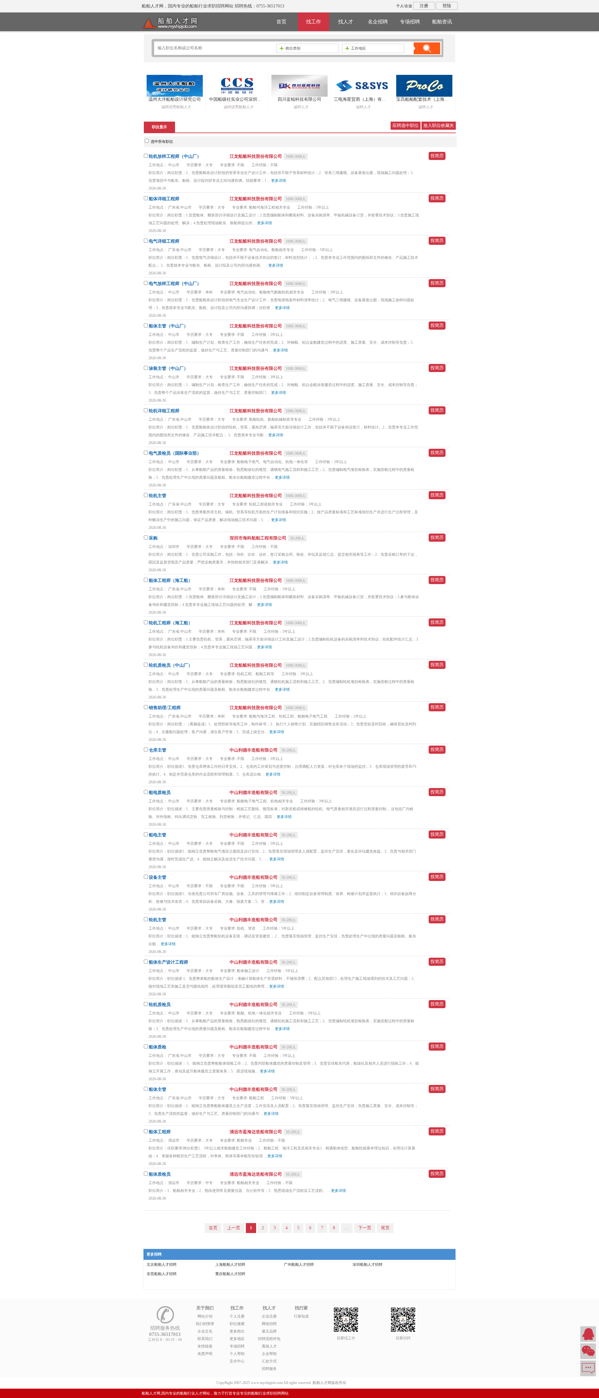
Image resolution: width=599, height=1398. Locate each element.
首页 (281, 21)
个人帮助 (237, 1354)
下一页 (364, 1228)
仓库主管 (157, 750)
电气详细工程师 (164, 241)
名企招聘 (378, 21)
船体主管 (157, 1089)
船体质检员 (160, 1174)
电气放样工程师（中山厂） (175, 283)
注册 (424, 5)
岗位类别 (292, 48)
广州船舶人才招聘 (299, 1264)
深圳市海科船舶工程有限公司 (259, 538)
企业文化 (204, 1331)
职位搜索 (237, 1324)
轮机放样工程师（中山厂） (175, 156)
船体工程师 (160, 1132)
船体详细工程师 (164, 198)
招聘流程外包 (269, 1339)
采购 (153, 538)
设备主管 (157, 877)
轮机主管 (157, 495)
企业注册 (269, 1316)
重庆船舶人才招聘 (230, 1274)
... (346, 1228)
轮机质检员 (160, 1004)
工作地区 (358, 48)
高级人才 (269, 1346)
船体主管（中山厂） (168, 326)
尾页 (385, 1228)
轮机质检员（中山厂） (170, 665)
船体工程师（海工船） (170, 580)
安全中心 (237, 1361)
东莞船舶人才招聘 (162, 1274)
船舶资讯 (442, 21)
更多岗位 (237, 1331)
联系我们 (204, 1339)
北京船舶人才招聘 (162, 1264)
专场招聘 (410, 21)
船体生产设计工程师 (168, 962)
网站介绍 (204, 1316)
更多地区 (237, 1339)
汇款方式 (269, 1361)
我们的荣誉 (205, 1324)
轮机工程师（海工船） (170, 623)
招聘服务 (269, 1369)
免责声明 (204, 1354)
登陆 (446, 5)
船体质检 (157, 1047)
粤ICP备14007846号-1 (364, 1383)
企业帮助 (269, 1354)
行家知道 (301, 1316)
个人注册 (237, 1316)
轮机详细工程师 (164, 411)
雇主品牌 (269, 1331)
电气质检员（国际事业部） (175, 453)
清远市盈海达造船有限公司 (256, 1132)
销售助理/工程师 (165, 707)
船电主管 (157, 835)
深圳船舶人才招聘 (367, 1264)
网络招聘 (269, 1324)
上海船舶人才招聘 (230, 1264)
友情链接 (204, 1346)
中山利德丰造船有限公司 (254, 750)
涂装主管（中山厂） (168, 368)
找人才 (345, 21)
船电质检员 (160, 792)
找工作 (313, 21)
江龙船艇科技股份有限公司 (256, 156)
